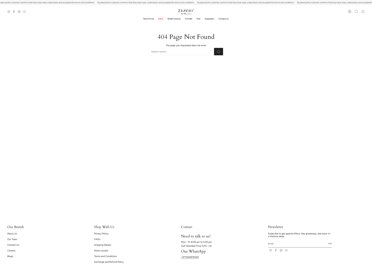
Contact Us (13, 245)
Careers (11, 250)
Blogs (10, 256)
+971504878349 (190, 257)
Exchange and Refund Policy (109, 262)
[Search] (218, 51)
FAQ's (97, 239)
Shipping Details (102, 245)
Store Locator (101, 250)
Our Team (12, 239)
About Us (12, 233)
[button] (174, 19)
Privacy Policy (101, 233)
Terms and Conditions (105, 256)
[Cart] (363, 11)
